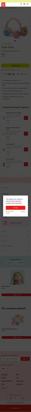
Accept (15, 207)
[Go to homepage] (3, 4)
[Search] (21, 4)
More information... (16, 203)
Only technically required (9, 212)
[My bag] (24, 4)
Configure (23, 211)
